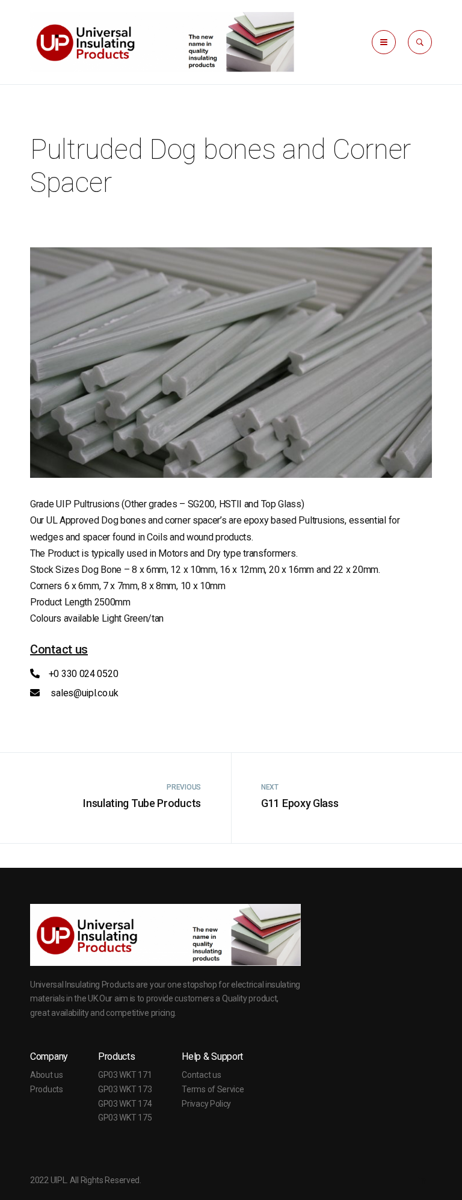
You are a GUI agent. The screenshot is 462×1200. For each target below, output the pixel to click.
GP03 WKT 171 (125, 1075)
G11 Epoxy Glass (300, 803)
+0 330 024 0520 (84, 673)
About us (46, 1075)
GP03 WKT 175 (125, 1117)
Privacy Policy (206, 1104)
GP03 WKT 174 (125, 1104)
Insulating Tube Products (142, 803)
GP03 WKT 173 (125, 1089)
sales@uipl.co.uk (84, 693)
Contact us (201, 1075)
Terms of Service (213, 1089)
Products (46, 1089)
